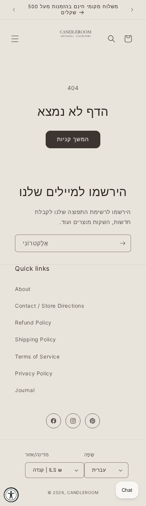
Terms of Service (37, 356)
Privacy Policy (33, 373)
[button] (15, 39)
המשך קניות (73, 139)
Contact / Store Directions (49, 305)
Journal (24, 390)
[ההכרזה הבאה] (132, 9)
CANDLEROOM (82, 492)
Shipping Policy (35, 339)
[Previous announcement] (14, 9)
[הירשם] (122, 243)
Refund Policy (33, 322)
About (23, 289)
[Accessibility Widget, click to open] (11, 494)
